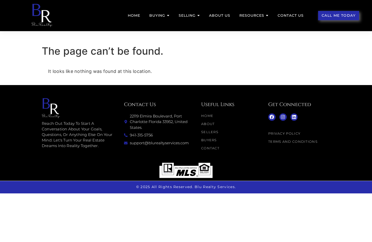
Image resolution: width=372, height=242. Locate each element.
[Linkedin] (294, 117)
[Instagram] (283, 117)
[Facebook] (272, 117)
